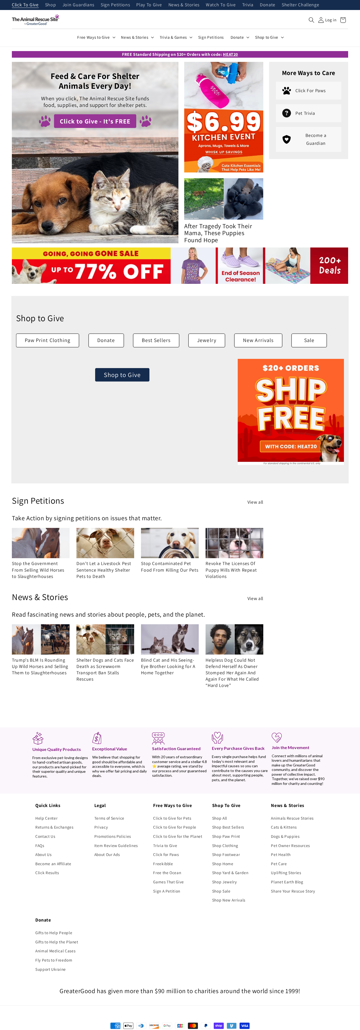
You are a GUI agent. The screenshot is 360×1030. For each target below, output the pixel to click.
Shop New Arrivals (228, 900)
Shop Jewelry (224, 881)
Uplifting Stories (286, 872)
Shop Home (222, 863)
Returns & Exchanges (54, 827)
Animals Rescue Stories (292, 818)
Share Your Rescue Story (293, 891)
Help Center (46, 818)
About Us (43, 854)
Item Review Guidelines (116, 845)
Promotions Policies (112, 836)
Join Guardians (78, 5)
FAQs (39, 845)
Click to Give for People (174, 827)
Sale (309, 340)
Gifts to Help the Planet (56, 941)
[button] (311, 20)
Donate (267, 5)
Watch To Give (221, 5)
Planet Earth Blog (287, 881)
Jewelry (206, 340)
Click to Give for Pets (172, 818)
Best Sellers (156, 340)
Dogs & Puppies (285, 836)
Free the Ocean (167, 872)
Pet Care (279, 863)
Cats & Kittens (283, 827)
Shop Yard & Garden (230, 872)
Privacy (101, 827)
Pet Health (281, 854)
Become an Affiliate (53, 863)
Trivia (248, 5)
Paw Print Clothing (48, 340)
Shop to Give (122, 374)
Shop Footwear (226, 854)
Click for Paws (166, 854)
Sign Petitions (115, 5)
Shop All (219, 818)
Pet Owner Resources (290, 845)
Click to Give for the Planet (177, 836)
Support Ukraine (50, 969)
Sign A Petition (166, 891)
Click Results (47, 872)
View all (255, 502)
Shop (50, 5)
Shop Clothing (225, 845)
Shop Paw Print (226, 836)
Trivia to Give (165, 845)
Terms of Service (109, 818)
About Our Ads (107, 854)
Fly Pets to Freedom (53, 960)
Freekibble (163, 863)
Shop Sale (221, 891)
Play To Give (149, 5)
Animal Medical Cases (55, 950)
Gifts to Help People (53, 932)
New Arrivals (258, 340)
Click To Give (25, 5)
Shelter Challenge (300, 5)
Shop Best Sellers (228, 827)
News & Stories (184, 5)
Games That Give (168, 881)
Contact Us (45, 836)
